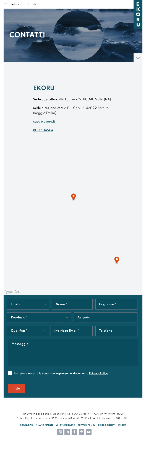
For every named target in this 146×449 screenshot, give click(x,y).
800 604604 (43, 130)
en (34, 4)
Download (26, 425)
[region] (73, 225)
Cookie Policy (106, 425)
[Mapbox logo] (12, 292)
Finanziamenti (44, 425)
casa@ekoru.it (44, 121)
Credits (122, 425)
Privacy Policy (98, 373)
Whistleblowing (65, 425)
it (28, 4)
